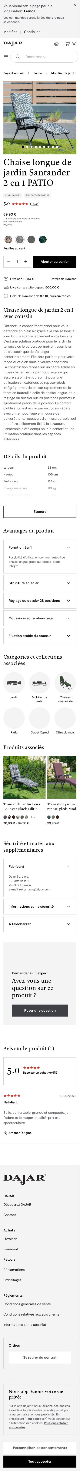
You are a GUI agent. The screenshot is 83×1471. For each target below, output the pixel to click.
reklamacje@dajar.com (34, 889)
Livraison (10, 1239)
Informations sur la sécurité (24, 1324)
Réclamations (14, 1269)
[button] (40, 548)
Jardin (37, 73)
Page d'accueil (13, 73)
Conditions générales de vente (27, 1304)
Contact (9, 1215)
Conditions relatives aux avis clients (31, 1314)
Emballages (12, 1280)
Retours (9, 1259)
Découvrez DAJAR (17, 1204)
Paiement (10, 1249)
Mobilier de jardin (63, 73)
